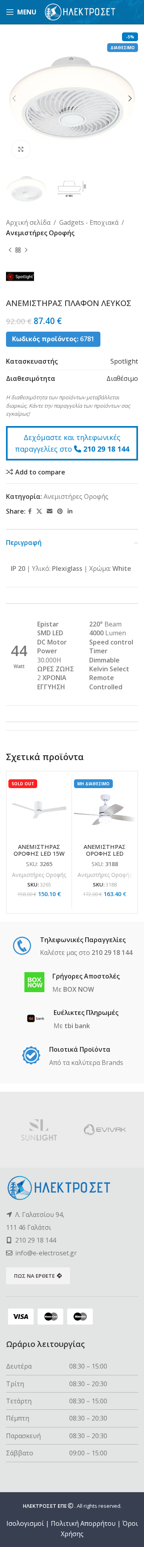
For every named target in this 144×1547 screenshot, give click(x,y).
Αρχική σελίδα (28, 222)
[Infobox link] (72, 947)
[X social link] (39, 511)
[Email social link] (49, 511)
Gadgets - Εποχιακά (88, 222)
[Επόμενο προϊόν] (26, 250)
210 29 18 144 (106, 449)
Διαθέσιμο (122, 378)
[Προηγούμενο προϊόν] (10, 250)
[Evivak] (105, 1130)
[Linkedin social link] (70, 511)
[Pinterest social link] (60, 511)
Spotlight (124, 361)
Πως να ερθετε (34, 1275)
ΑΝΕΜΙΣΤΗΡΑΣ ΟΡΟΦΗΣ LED (105, 850)
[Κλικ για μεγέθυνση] (21, 149)
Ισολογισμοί (25, 1523)
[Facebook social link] (30, 511)
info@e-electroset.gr (46, 1253)
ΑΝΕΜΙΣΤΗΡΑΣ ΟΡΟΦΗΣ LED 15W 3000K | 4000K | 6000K (39, 857)
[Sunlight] (39, 1130)
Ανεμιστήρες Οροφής (40, 232)
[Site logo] (80, 11)
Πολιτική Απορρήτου (83, 1523)
